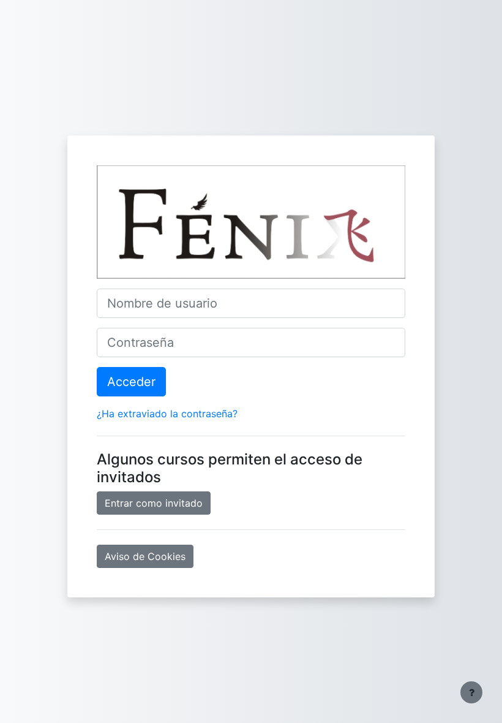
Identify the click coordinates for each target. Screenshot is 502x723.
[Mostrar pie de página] (471, 692)
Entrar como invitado (154, 503)
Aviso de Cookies (145, 556)
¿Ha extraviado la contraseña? (167, 413)
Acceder (131, 381)
